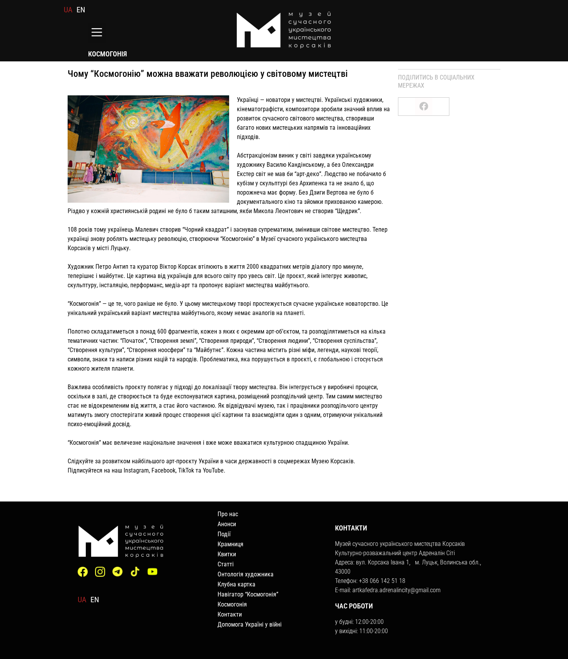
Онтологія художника (246, 574)
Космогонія (232, 604)
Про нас (228, 514)
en (81, 9)
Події (224, 534)
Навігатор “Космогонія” (248, 594)
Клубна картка (236, 584)
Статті (226, 564)
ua (68, 9)
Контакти (230, 614)
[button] (97, 33)
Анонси (227, 524)
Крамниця (230, 544)
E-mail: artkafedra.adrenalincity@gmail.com (387, 590)
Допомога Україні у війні (250, 624)
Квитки (227, 554)
